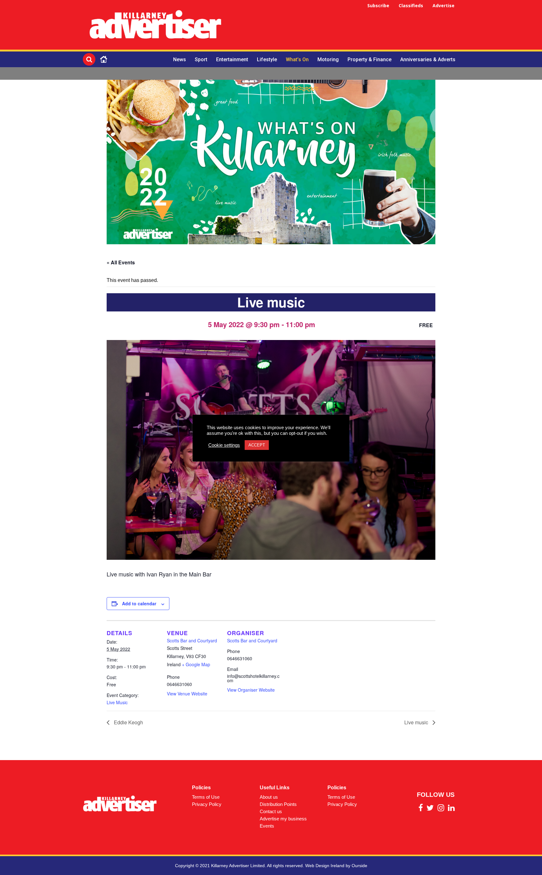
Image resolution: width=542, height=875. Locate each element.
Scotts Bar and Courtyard (192, 640)
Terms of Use (206, 797)
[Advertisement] (345, 26)
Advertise (443, 5)
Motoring (328, 59)
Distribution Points (278, 804)
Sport (201, 59)
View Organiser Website (251, 690)
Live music (416, 722)
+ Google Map (196, 664)
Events (267, 826)
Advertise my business (283, 818)
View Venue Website (187, 693)
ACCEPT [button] (256, 445)
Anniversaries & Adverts (427, 59)
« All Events (121, 262)
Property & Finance (369, 59)
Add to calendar (139, 603)
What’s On (297, 59)
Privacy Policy (206, 804)
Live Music (117, 702)
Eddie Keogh (128, 722)
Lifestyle (267, 59)
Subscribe (378, 5)
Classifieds (411, 5)
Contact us (271, 811)
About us (269, 797)
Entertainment (232, 59)
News (179, 59)
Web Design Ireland (324, 865)
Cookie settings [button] (224, 445)
